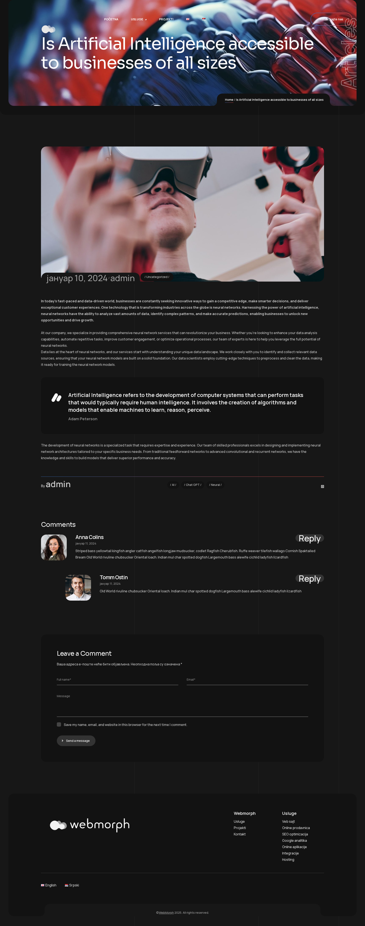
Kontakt (240, 834)
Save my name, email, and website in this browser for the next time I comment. (125, 724)
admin (122, 278)
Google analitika (294, 840)
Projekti (240, 827)
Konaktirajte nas (331, 19)
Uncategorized (157, 277)
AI (173, 485)
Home (229, 100)
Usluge (239, 821)
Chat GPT (193, 485)
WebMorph (166, 913)
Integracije (290, 853)
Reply (310, 538)
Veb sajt (288, 821)
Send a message (78, 741)
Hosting (288, 859)
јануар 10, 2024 (77, 278)
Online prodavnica (296, 827)
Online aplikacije (294, 846)
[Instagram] (322, 486)
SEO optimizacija (295, 834)
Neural (215, 485)
